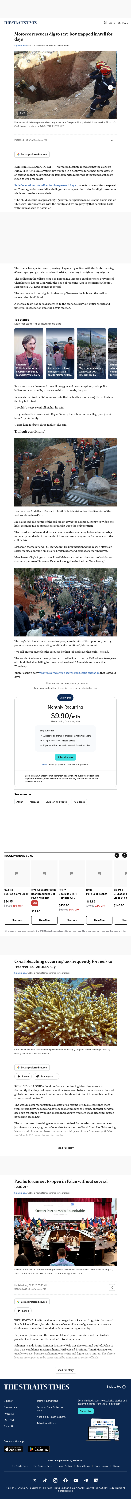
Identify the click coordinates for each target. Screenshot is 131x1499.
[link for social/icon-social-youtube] (75, 1480)
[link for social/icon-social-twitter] (34, 1480)
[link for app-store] (14, 1449)
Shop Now (17, 920)
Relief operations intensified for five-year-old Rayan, (46, 185)
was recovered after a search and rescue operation (69, 673)
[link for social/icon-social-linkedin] (96, 1480)
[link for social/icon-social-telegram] (86, 1480)
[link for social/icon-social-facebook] (65, 1480)
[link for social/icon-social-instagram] (55, 1480)
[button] (109, 22)
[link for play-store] (39, 1449)
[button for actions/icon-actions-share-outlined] (112, 140)
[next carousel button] (110, 87)
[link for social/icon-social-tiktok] (45, 1480)
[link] (20, 23)
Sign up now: (20, 45)
